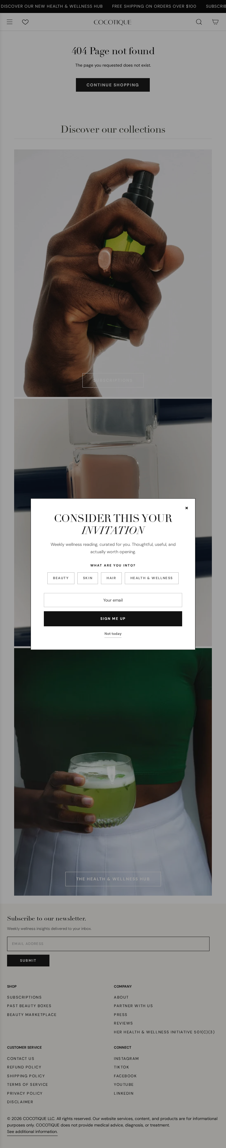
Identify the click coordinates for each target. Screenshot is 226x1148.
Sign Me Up (113, 618)
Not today (113, 633)
